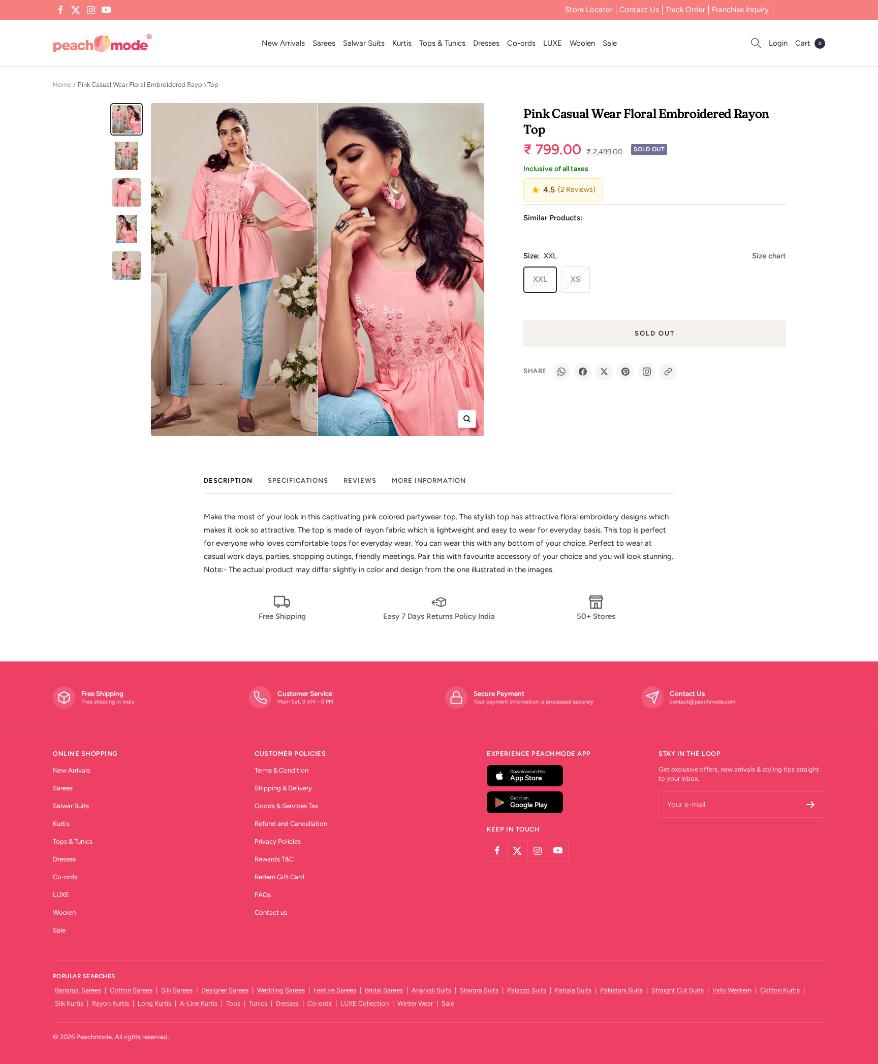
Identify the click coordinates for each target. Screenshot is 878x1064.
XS (575, 279)
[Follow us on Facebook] (60, 10)
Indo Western (731, 990)
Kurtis (402, 43)
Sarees (323, 43)
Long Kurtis (154, 1003)
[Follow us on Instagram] (91, 10)
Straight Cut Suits (677, 990)
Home (62, 84)
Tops (233, 1003)
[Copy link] (668, 371)
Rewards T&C (274, 859)
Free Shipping (282, 616)
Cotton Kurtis (780, 990)
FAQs (263, 895)
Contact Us (639, 9)
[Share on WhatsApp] (561, 371)
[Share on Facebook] (582, 371)
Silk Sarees (177, 990)
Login (778, 43)
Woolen (582, 43)
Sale (610, 43)
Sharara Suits (479, 990)
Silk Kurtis (69, 1003)
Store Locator (589, 9)
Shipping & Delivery (283, 788)
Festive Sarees (334, 990)
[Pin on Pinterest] (625, 371)
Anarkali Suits (431, 990)
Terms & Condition (281, 770)
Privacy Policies (278, 841)
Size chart (769, 255)
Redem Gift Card (279, 877)
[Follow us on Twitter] (75, 10)
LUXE (552, 43)
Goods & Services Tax (286, 806)
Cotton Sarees (131, 990)
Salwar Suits (364, 43)
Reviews (360, 480)
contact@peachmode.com (702, 702)
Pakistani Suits (621, 990)
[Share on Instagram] (646, 371)
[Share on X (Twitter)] (604, 371)
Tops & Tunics (442, 43)
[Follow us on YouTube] (106, 10)
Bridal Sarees (384, 990)
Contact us (271, 912)
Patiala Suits (573, 990)
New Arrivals (283, 43)
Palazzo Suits (526, 990)
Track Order (685, 9)
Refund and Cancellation (291, 823)
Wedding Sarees (281, 990)
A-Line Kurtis (198, 1003)
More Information (429, 480)
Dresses (486, 43)
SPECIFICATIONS (298, 480)
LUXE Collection (364, 1003)
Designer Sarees (224, 990)
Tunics (258, 1003)
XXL (540, 279)
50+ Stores (596, 616)
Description (228, 480)
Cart (808, 43)
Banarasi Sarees (78, 990)
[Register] (810, 804)
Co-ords (521, 43)
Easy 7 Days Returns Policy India (439, 616)
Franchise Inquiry (740, 9)
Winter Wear (415, 1003)
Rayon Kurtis (110, 1003)
